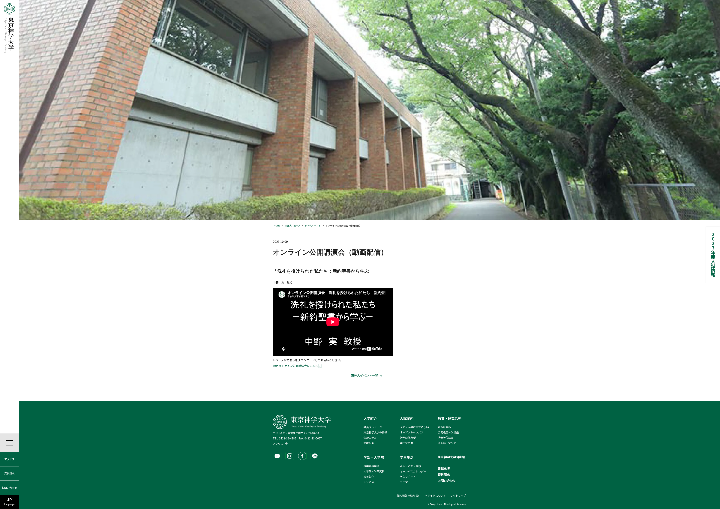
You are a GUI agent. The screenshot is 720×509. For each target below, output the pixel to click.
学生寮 (404, 482)
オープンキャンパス (411, 432)
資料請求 (9, 473)
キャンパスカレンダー (413, 471)
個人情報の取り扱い (409, 495)
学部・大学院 (374, 457)
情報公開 (369, 443)
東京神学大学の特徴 (375, 432)
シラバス (369, 482)
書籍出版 (444, 468)
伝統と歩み (370, 437)
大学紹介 (370, 418)
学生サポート (408, 476)
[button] (9, 442)
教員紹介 (369, 476)
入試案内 (406, 418)
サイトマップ (458, 495)
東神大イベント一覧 (364, 375)
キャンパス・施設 (410, 466)
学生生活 (406, 457)
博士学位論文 (446, 437)
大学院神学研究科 (374, 471)
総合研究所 (444, 427)
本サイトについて (435, 495)
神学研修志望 (408, 437)
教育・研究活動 (449, 418)
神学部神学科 (371, 466)
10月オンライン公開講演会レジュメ (295, 366)
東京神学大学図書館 (451, 457)
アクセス (9, 459)
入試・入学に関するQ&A (414, 427)
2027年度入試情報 (713, 254)
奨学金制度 (406, 443)
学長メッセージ (373, 427)
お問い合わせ (9, 488)
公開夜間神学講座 (448, 432)
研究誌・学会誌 (447, 443)
